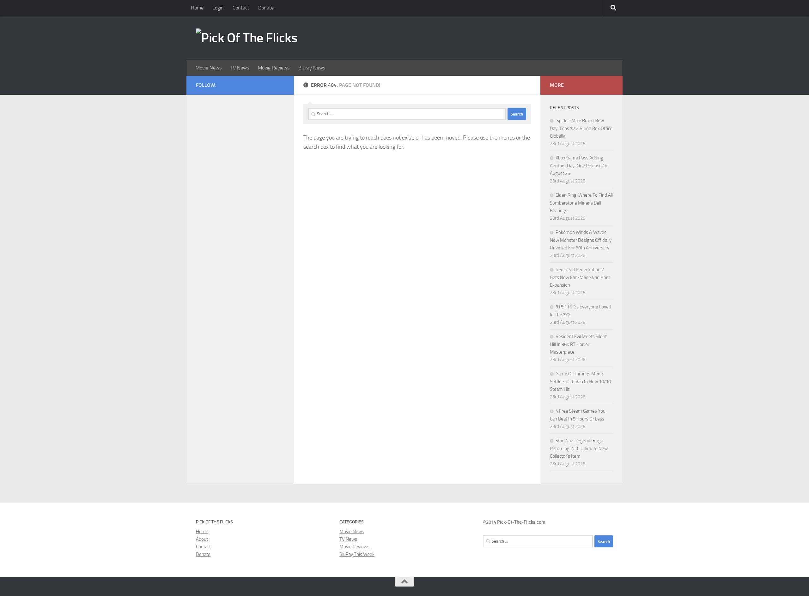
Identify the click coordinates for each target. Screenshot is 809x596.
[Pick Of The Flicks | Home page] (246, 37)
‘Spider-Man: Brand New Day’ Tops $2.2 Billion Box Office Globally (581, 128)
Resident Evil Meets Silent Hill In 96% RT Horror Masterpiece (578, 344)
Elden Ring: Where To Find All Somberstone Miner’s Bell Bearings (581, 202)
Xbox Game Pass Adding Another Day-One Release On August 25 (579, 165)
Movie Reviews (273, 68)
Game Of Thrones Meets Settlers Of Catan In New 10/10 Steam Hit (580, 381)
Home (197, 8)
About (202, 539)
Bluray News (311, 68)
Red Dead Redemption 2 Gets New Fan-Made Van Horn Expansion (580, 277)
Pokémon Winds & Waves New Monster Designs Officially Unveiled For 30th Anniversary (580, 240)
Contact (241, 8)
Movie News (209, 68)
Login (218, 8)
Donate (266, 8)
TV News (239, 68)
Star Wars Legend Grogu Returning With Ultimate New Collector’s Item (579, 448)
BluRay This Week (356, 554)
